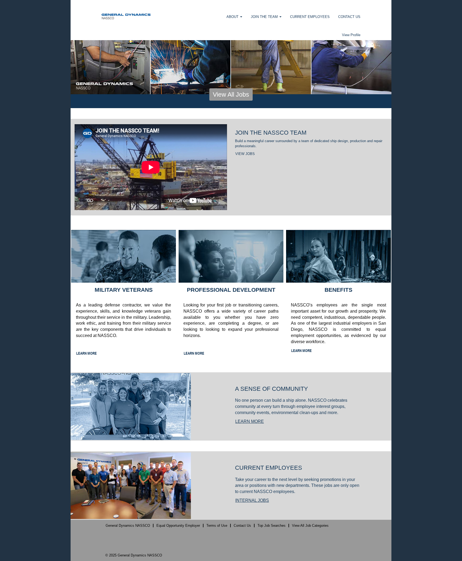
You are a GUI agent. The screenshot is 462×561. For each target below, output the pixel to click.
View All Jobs (231, 94)
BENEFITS (338, 290)
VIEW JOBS (245, 154)
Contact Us (242, 526)
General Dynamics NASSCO (128, 526)
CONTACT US (349, 17)
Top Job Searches (271, 526)
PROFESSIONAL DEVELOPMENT (231, 290)
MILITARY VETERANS (124, 290)
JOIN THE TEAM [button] (265, 17)
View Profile (351, 35)
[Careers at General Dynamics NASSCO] (126, 16)
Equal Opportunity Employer (178, 526)
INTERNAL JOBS (252, 500)
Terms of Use (216, 526)
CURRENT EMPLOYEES (310, 17)
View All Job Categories (310, 526)
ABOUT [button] (233, 17)
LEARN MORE (86, 353)
